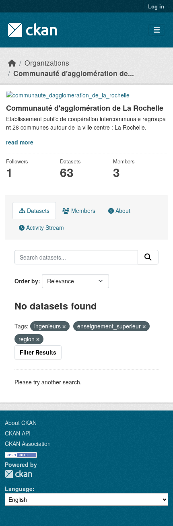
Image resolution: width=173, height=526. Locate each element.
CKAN (18, 474)
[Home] (12, 63)
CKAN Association (28, 443)
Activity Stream (44, 227)
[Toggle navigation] (156, 30)
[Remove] (64, 326)
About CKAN (21, 423)
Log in (156, 6)
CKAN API (18, 433)
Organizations (47, 63)
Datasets (37, 210)
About (122, 210)
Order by (26, 281)
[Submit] (148, 257)
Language (19, 489)
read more (19, 142)
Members (82, 210)
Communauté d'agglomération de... (73, 73)
